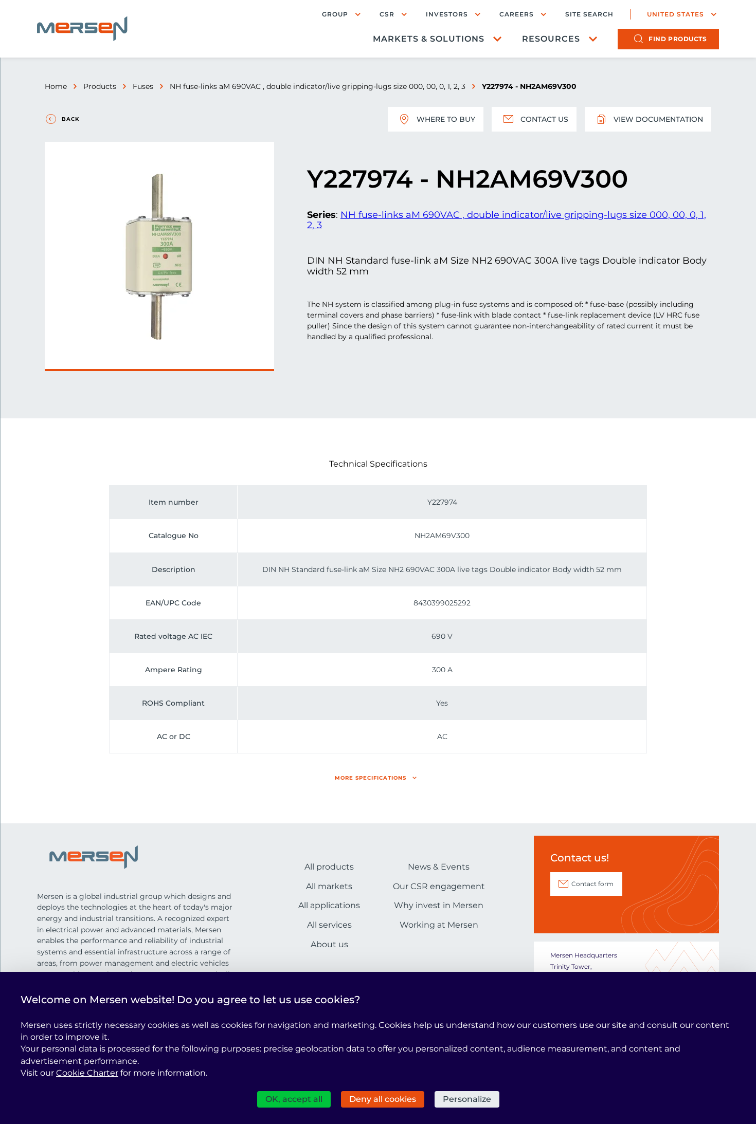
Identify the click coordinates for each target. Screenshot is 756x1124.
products (678, 39)
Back (70, 119)
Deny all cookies (382, 1099)
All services (329, 925)
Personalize (467, 1099)
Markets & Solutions (428, 39)
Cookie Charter (87, 1073)
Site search (589, 14)
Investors (447, 14)
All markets (329, 886)
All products (329, 867)
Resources (551, 39)
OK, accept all (293, 1099)
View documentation (658, 119)
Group (335, 14)
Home (56, 86)
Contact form (592, 884)
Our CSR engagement (439, 886)
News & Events (439, 867)
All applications (329, 905)
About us (329, 944)
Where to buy (446, 119)
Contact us (544, 119)
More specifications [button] (370, 778)
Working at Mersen (439, 925)
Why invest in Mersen (438, 905)
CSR (387, 14)
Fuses (143, 86)
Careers (516, 14)
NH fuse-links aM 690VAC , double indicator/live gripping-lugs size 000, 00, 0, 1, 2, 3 (317, 86)
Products (99, 86)
